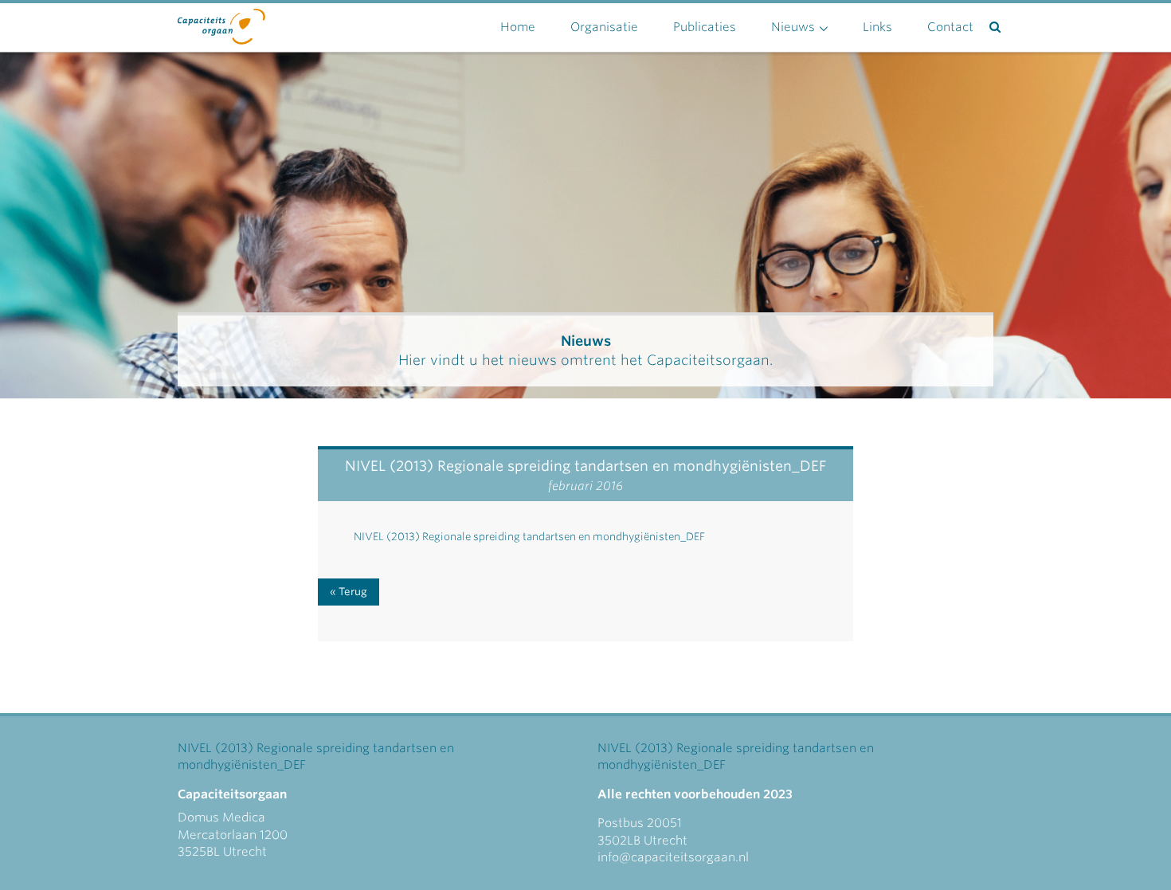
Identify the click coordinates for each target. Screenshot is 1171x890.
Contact (950, 27)
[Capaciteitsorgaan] (221, 23)
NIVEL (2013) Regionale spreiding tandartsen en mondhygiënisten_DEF (529, 537)
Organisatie (604, 27)
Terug (353, 592)
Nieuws (793, 27)
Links (877, 27)
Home (517, 27)
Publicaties (704, 27)
